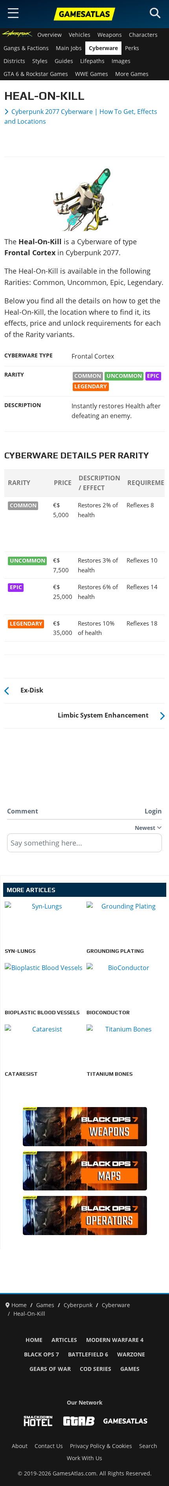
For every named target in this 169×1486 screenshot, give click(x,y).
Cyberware (103, 48)
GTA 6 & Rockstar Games (36, 74)
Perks (132, 48)
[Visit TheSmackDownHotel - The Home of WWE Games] (38, 1421)
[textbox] (84, 845)
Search (148, 1446)
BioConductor (108, 1012)
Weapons (109, 34)
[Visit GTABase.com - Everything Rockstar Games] (79, 1421)
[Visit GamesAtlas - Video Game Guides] (125, 1421)
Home (34, 1340)
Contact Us (49, 1446)
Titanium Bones (109, 1074)
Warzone (131, 1354)
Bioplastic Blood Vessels (42, 1012)
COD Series (95, 1368)
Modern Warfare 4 (114, 1340)
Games (130, 1368)
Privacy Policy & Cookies (101, 1446)
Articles (64, 1340)
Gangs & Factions (26, 48)
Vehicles (79, 34)
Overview (49, 34)
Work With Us (84, 1458)
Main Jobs (69, 48)
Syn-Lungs (20, 951)
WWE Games (91, 74)
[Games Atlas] (84, 14)
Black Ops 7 (41, 1354)
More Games (132, 74)
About (20, 1446)
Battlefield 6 (88, 1354)
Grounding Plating (115, 951)
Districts (14, 61)
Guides (64, 61)
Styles (40, 61)
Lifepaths (92, 61)
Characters (143, 34)
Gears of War (50, 1368)
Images (121, 61)
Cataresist (21, 1074)
